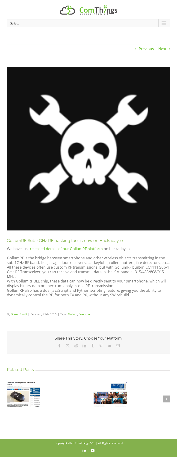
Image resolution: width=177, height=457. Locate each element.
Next (162, 48)
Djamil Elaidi (19, 314)
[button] (10, 399)
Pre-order (85, 314)
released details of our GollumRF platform (66, 248)
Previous (146, 48)
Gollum (72, 314)
